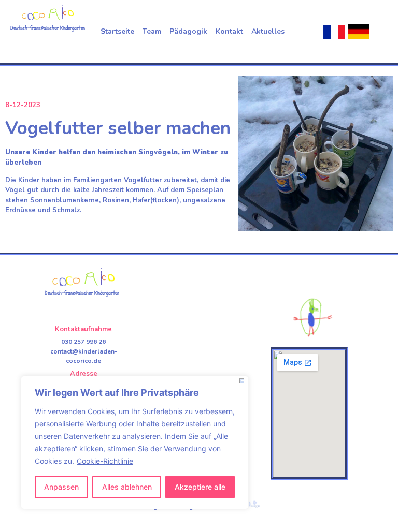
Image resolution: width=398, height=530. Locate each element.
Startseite (117, 31)
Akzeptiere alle (200, 486)
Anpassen (61, 486)
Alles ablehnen (127, 486)
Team (152, 31)
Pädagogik (188, 31)
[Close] (241, 380)
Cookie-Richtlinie (105, 461)
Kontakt (229, 31)
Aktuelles (268, 31)
